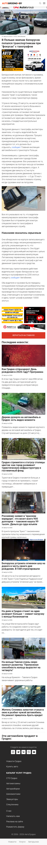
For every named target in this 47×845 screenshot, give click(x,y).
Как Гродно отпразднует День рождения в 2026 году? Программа (22, 370)
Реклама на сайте (14, 821)
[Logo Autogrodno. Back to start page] (12, 3)
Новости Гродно (13, 761)
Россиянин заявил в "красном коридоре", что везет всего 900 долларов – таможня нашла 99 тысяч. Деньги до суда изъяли (20, 520)
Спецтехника (12, 804)
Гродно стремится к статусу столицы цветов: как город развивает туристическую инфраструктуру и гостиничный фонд (23, 466)
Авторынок (33, 842)
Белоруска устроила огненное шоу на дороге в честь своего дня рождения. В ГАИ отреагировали (23, 566)
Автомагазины (13, 783)
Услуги (22, 842)
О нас (8, 811)
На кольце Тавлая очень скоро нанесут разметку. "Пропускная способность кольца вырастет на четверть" (21, 666)
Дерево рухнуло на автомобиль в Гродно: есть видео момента (21, 418)
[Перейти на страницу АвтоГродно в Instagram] (13, 752)
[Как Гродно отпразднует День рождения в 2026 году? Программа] (23, 355)
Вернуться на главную (24, 335)
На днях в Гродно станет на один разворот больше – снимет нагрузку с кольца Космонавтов (23, 614)
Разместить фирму (15, 827)
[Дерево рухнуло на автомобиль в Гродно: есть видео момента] (23, 403)
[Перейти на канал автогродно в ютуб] (34, 752)
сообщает (16, 147)
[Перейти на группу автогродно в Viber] (29, 752)
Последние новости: (15, 342)
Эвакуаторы (12, 799)
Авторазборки (13, 788)
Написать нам (13, 816)
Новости (12, 842)
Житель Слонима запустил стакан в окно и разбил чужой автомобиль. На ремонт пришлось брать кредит (23, 712)
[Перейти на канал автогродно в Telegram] (18, 752)
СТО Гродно (11, 778)
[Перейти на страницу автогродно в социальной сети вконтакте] (23, 752)
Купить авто (12, 766)
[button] (40, 3)
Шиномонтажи (13, 794)
